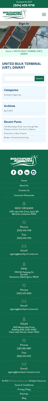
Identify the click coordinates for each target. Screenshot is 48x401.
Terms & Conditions (24, 385)
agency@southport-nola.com (24, 254)
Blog (24, 398)
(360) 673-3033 (24, 293)
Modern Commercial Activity (16, 137)
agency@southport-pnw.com (24, 309)
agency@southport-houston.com (24, 372)
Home (24, 180)
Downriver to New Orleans (15, 133)
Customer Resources (24, 195)
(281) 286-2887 (24, 348)
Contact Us (24, 190)
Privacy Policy (24, 389)
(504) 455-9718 (24, 5)
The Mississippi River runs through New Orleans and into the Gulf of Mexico (21, 128)
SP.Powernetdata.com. (18, 381)
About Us (24, 185)
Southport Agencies (12, 95)
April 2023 (8, 111)
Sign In (24, 23)
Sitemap (24, 393)
